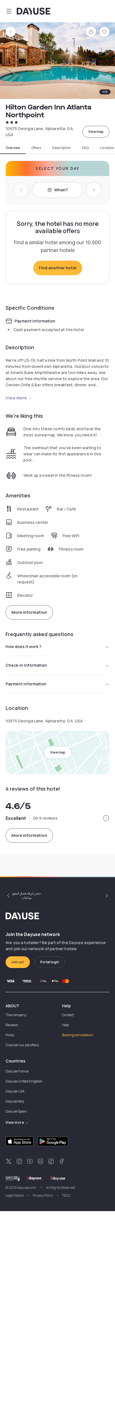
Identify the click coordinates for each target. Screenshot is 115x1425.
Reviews (12, 1025)
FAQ (85, 148)
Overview (13, 148)
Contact (68, 1015)
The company (16, 1015)
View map (96, 131)
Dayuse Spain (16, 1111)
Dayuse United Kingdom (24, 1081)
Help (65, 1025)
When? (61, 190)
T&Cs (66, 1195)
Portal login (49, 962)
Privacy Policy (43, 1195)
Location (107, 148)
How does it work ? (23, 646)
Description (61, 148)
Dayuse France (17, 1071)
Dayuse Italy (15, 1101)
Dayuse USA (15, 1091)
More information (29, 612)
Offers (36, 148)
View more (16, 397)
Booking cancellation (77, 1035)
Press (10, 1035)
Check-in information (26, 665)
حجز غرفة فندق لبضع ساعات (26, 895)
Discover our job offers (22, 1045)
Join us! (17, 962)
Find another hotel (57, 268)
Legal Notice (15, 1195)
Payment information (26, 683)
